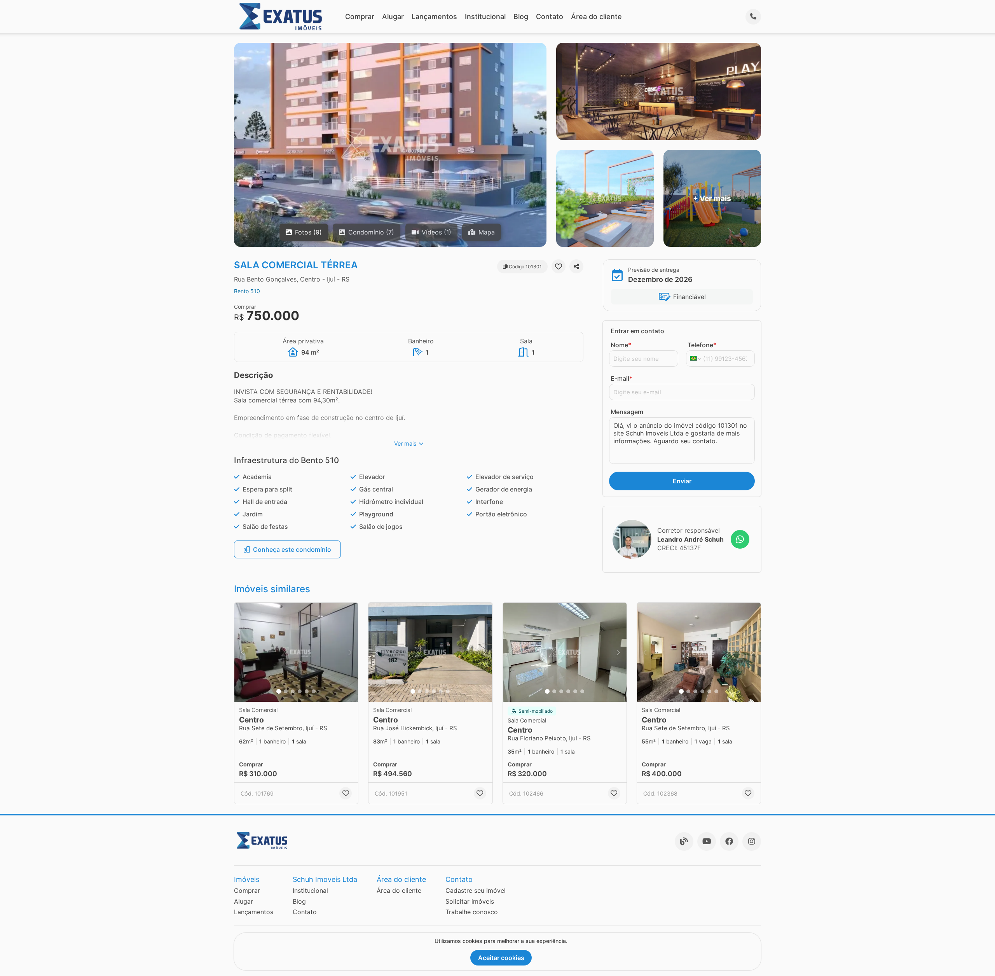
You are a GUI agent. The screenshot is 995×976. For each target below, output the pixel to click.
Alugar (393, 16)
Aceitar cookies (501, 958)
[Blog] (684, 841)
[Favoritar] (559, 266)
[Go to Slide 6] (314, 691)
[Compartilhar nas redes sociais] (576, 266)
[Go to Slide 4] (300, 691)
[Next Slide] (350, 652)
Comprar (359, 16)
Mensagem (627, 412)
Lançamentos (434, 16)
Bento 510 (247, 291)
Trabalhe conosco (471, 912)
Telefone (702, 345)
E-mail (621, 378)
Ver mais (405, 443)
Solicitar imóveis (469, 901)
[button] (296, 652)
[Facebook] (729, 841)
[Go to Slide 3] (293, 691)
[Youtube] (706, 841)
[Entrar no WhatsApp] (740, 539)
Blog (520, 16)
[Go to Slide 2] (286, 691)
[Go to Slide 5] (307, 691)
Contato (549, 16)
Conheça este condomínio (292, 549)
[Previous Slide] (242, 652)
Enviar (682, 481)
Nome (621, 345)
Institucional (485, 16)
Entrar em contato (637, 331)
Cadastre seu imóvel (475, 890)
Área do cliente (596, 16)
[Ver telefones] (753, 16)
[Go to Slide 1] (278, 691)
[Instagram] (751, 841)
